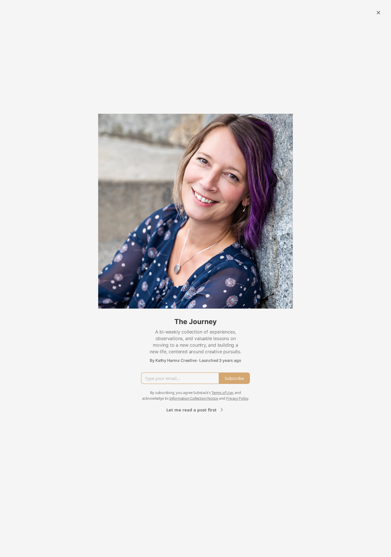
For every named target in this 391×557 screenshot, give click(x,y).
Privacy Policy (237, 398)
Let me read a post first (191, 410)
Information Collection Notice (193, 398)
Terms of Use (222, 392)
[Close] (378, 12)
